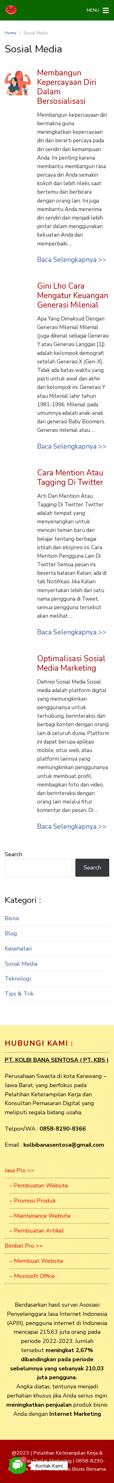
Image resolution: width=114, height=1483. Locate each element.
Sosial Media (21, 964)
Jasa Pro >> (19, 1170)
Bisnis (12, 918)
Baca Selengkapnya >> (71, 259)
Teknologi (18, 978)
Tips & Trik (19, 993)
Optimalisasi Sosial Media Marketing (71, 663)
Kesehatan (18, 948)
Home (10, 33)
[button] (17, 1465)
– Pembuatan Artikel (37, 1230)
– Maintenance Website (40, 1216)
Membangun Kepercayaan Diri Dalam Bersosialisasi (66, 87)
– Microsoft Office (32, 1276)
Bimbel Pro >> (24, 1246)
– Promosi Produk (33, 1200)
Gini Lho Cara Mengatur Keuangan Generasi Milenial (72, 295)
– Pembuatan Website (39, 1185)
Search (13, 854)
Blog (11, 933)
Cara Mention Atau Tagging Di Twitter (70, 478)
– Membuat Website (36, 1261)
